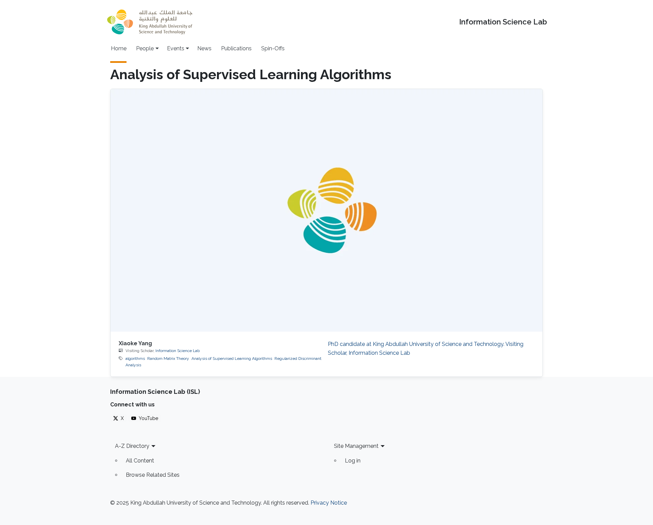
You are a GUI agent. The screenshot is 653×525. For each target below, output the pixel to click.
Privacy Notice (329, 503)
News (204, 48)
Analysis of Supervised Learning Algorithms (231, 358)
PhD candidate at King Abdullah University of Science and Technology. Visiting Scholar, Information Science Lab (425, 348)
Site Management (356, 446)
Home (119, 48)
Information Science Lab (503, 22)
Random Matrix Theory (168, 358)
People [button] (145, 48)
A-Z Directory (132, 446)
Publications (236, 48)
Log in (353, 460)
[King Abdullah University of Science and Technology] (149, 22)
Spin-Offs (273, 48)
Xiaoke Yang (135, 343)
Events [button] (175, 48)
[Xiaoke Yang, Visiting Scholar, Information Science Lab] (326, 210)
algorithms (135, 358)
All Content (140, 460)
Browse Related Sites (153, 475)
